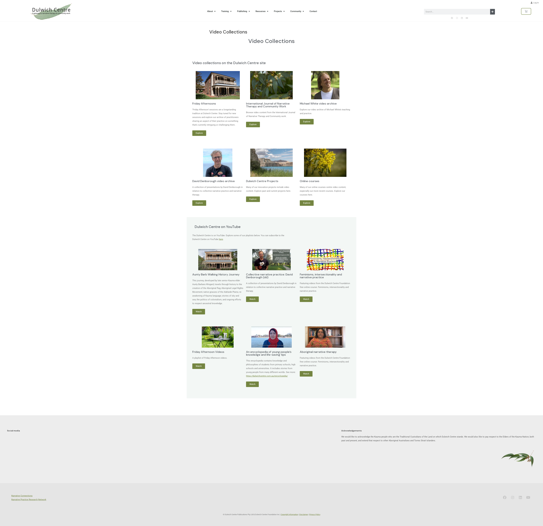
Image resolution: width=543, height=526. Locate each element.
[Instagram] (457, 18)
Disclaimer (303, 514)
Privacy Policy (314, 514)
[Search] (492, 12)
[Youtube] (467, 18)
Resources (261, 11)
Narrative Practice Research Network (28, 499)
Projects (278, 11)
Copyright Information (289, 514)
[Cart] (526, 11)
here (221, 239)
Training (225, 11)
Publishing (242, 11)
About (210, 11)
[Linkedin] (462, 18)
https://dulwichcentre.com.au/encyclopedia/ (267, 376)
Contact (313, 11)
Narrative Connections (22, 496)
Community (295, 11)
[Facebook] (452, 18)
